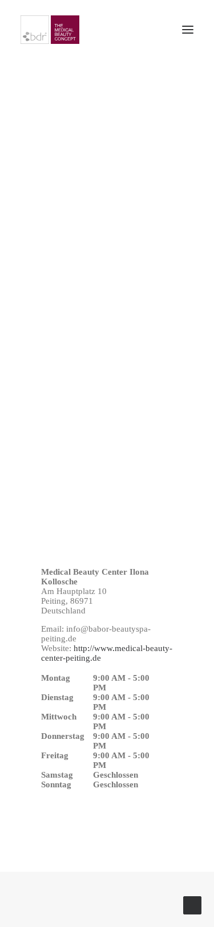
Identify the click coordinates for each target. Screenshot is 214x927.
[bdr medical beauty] (50, 29)
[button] (187, 29)
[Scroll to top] (192, 904)
